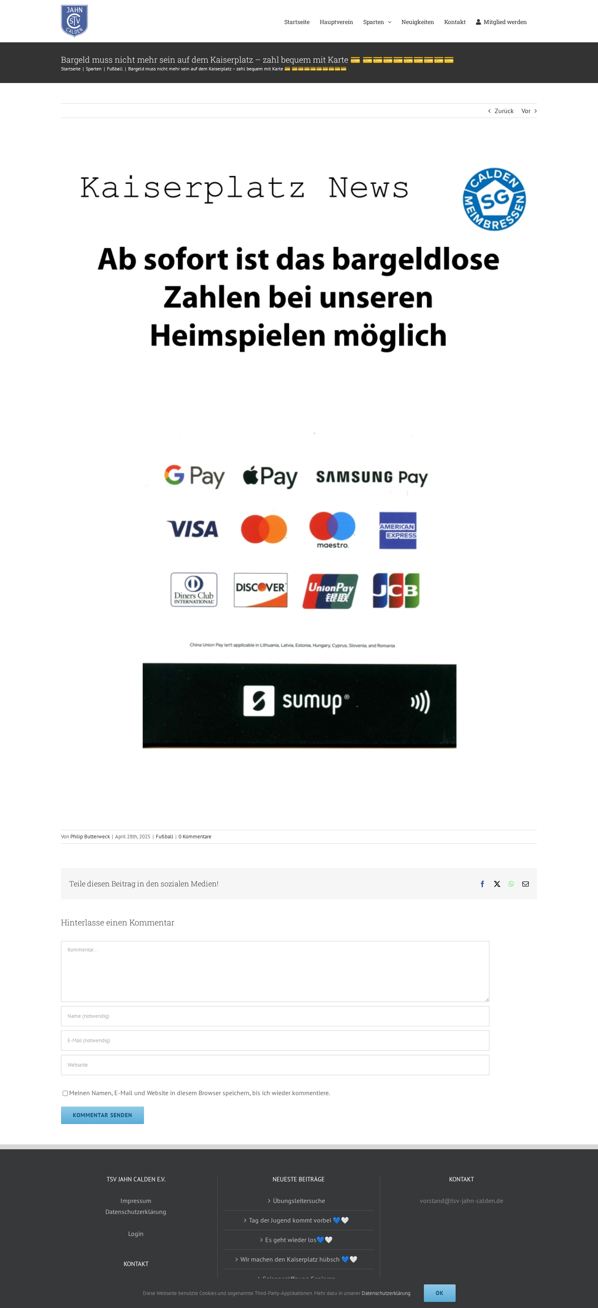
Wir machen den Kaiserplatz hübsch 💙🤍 (299, 1259)
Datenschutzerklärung (135, 1211)
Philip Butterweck (90, 836)
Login (136, 1233)
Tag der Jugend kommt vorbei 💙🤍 (299, 1220)
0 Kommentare (195, 836)
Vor (526, 111)
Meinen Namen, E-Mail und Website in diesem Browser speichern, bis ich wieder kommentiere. (199, 1093)
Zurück (504, 111)
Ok (440, 1293)
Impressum (135, 1200)
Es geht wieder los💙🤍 (299, 1240)
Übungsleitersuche (299, 1200)
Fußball (164, 836)
